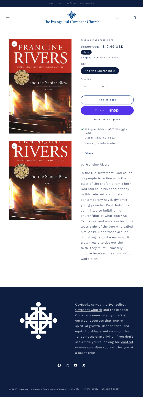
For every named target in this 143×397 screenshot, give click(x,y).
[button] (8, 17)
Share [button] (89, 153)
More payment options (107, 119)
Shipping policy (111, 389)
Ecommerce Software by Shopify (61, 389)
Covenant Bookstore (30, 389)
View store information (101, 143)
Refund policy (90, 389)
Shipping (86, 57)
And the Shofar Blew (100, 70)
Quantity (86, 79)
